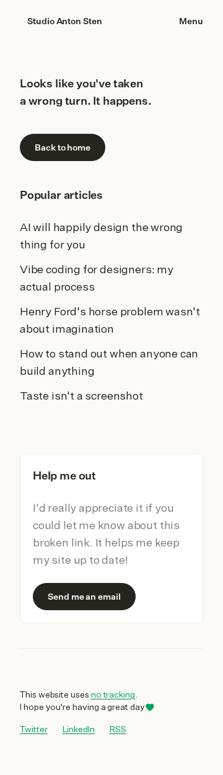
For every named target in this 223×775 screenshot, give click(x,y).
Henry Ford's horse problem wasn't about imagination (110, 320)
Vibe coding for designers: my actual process (96, 277)
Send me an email (84, 597)
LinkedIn (79, 729)
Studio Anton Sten (64, 21)
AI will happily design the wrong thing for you (101, 235)
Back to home (62, 147)
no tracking (113, 694)
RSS (118, 729)
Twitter (34, 729)
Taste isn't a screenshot (81, 395)
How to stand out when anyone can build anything (109, 362)
